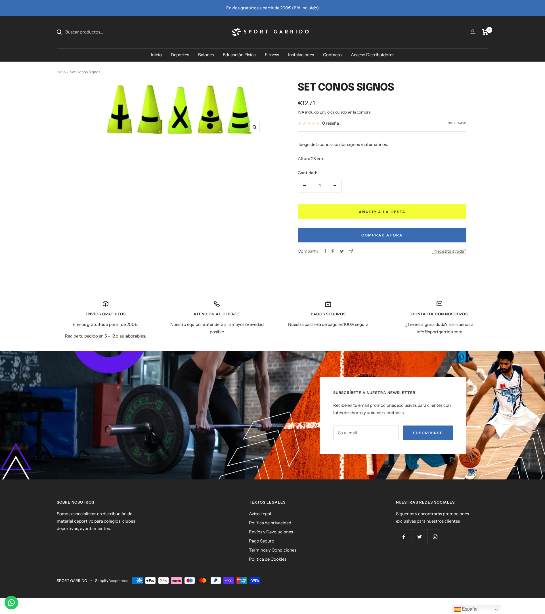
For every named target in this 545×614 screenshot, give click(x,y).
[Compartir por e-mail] (351, 251)
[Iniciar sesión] (472, 32)
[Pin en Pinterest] (333, 251)
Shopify (101, 580)
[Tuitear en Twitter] (341, 251)
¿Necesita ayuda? (449, 251)
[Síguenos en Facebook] (404, 537)
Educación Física (239, 54)
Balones (206, 54)
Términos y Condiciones (272, 550)
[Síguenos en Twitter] (419, 537)
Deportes (180, 54)
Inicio (156, 54)
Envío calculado (333, 112)
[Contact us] (11, 602)
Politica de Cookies (267, 559)
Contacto (332, 54)
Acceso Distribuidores (372, 54)
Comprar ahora (382, 235)
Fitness (272, 54)
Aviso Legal (260, 513)
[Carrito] (485, 32)
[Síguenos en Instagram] (435, 537)
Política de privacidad (270, 522)
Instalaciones (301, 54)
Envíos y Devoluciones (271, 532)
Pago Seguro (261, 541)
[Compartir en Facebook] (325, 251)
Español (470, 609)
